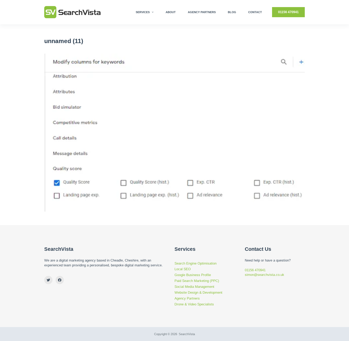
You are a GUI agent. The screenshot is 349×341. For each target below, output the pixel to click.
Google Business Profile (192, 275)
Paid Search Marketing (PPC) (196, 281)
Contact (255, 12)
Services (143, 12)
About (171, 12)
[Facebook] (60, 280)
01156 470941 (288, 12)
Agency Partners (202, 12)
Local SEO (182, 269)
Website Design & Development (198, 292)
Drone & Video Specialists (194, 304)
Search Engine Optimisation (195, 263)
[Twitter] (48, 280)
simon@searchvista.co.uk (264, 275)
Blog (232, 12)
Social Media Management (194, 287)
